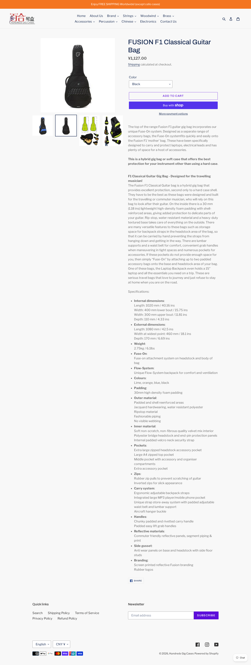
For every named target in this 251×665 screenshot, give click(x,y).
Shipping (134, 64)
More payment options (173, 113)
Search (37, 613)
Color (133, 77)
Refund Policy (67, 618)
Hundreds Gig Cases (181, 653)
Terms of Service (87, 613)
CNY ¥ (60, 644)
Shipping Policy (59, 613)
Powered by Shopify (206, 653)
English (41, 644)
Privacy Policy (42, 618)
